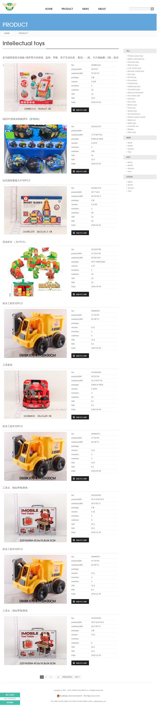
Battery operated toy (136, 59)
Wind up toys (133, 65)
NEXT (77, 677)
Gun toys (131, 74)
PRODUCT (67, 9)
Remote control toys (136, 71)
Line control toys (134, 68)
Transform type (134, 90)
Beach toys (132, 105)
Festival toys (133, 83)
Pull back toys (133, 62)
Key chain (132, 102)
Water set (131, 120)
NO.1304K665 (10, 699)
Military (131, 129)
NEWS (85, 9)
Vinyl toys (132, 108)
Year (129, 152)
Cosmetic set (133, 126)
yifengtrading (9, 7)
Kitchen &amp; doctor (136, 117)
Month (130, 146)
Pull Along (132, 77)
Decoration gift (134, 96)
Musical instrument (135, 93)
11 (58, 677)
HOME (48, 9)
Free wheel (132, 80)
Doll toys (131, 99)
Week (130, 143)
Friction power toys (135, 56)
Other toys (132, 132)
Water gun (132, 123)
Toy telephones (134, 114)
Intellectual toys (134, 86)
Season (131, 149)
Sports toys (132, 111)
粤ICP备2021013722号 (92, 696)
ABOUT (102, 9)
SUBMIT (9, 702)
